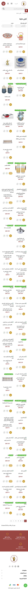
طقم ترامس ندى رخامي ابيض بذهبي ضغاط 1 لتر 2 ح (7, 344)
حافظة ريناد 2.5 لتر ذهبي (20, 458)
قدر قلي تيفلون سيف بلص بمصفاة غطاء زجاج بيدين (7, 123)
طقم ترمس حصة (7, 228)
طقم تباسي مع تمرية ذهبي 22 (7, 290)
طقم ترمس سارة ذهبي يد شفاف (20, 507)
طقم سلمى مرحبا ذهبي (7, 210)
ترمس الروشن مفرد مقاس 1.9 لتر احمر (20, 326)
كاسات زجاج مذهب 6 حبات (7, 150)
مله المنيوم (20, 420)
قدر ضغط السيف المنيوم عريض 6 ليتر (20, 239)
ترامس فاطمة (7, 96)
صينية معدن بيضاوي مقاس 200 (20, 212)
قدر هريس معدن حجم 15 (20, 306)
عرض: (12, 23)
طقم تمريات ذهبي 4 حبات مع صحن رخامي (20, 273)
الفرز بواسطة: (23, 23)
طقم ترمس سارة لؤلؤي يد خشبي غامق (20, 176)
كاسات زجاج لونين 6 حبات (7, 387)
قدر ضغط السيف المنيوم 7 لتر (20, 88)
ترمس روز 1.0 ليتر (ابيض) (7, 403)
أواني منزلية (18, 13)
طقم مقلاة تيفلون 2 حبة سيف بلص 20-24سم (7, 256)
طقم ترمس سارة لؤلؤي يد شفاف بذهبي (20, 405)
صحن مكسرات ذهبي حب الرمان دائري (20, 378)
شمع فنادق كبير (20, 70)
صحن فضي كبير (20, 359)
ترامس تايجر (7, 457)
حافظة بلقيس (7, 165)
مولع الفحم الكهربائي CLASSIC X (20, 194)
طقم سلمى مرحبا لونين (7, 324)
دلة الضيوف (20, 342)
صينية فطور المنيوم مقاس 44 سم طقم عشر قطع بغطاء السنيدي (7, 195)
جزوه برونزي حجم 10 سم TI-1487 (20, 256)
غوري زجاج (20, 473)
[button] (3, 4)
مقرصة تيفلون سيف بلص (7, 474)
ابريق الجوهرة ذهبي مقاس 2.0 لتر (21, 442)
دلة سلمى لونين (7, 440)
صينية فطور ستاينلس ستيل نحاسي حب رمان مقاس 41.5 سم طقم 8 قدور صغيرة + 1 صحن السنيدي (7, 44)
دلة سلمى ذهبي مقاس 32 (7, 70)
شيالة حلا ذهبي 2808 (20, 139)
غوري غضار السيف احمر (20, 44)
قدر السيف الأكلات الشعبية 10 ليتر (20, 123)
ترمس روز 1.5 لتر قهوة (7, 505)
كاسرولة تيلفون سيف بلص (7, 361)
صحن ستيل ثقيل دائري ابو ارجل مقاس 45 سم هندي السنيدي (7, 309)
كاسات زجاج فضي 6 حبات (7, 272)
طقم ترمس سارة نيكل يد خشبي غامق (20, 290)
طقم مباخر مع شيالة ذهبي (20, 489)
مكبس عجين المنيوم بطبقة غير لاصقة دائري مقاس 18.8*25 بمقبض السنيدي (7, 425)
